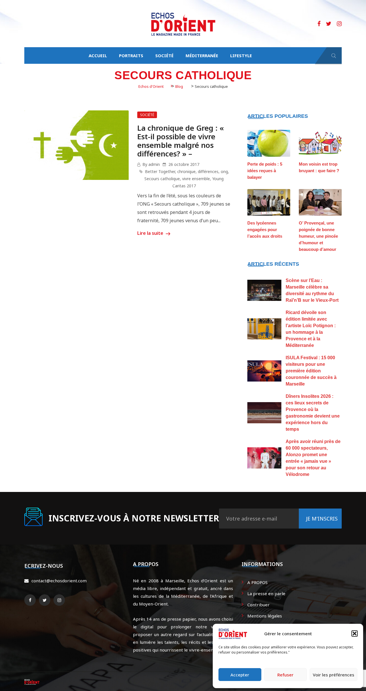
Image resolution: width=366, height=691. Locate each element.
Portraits (131, 55)
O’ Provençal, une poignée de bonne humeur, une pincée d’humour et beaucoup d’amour (318, 236)
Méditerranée (202, 55)
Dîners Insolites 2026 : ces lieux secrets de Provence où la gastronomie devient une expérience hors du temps (313, 413)
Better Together (160, 171)
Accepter (239, 675)
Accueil (98, 55)
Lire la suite (150, 233)
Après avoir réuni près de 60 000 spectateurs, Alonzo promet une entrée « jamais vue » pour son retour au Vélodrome (313, 458)
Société (164, 55)
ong (224, 171)
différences (208, 171)
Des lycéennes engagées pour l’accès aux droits (264, 230)
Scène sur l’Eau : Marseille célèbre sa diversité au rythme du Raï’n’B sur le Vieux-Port (312, 290)
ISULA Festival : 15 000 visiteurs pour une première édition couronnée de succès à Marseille (311, 370)
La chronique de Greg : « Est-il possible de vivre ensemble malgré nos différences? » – (180, 141)
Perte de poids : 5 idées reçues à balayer (264, 171)
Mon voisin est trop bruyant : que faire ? (319, 167)
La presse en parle (266, 593)
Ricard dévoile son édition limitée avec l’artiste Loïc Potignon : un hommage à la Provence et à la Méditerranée (311, 329)
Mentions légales (264, 616)
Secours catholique (162, 178)
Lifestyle (241, 55)
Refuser (285, 675)
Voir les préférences (333, 675)
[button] (354, 633)
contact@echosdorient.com (59, 580)
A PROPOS (257, 582)
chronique (186, 171)
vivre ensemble (196, 178)
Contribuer (258, 604)
